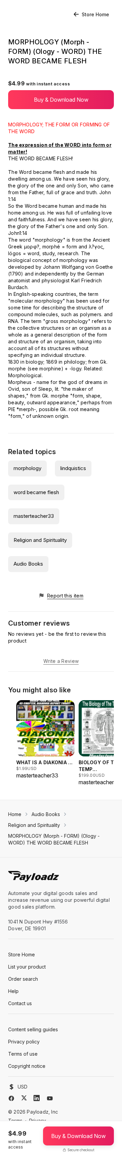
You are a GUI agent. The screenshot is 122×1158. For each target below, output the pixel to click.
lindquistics (73, 468)
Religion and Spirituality (40, 540)
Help (13, 991)
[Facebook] (11, 1098)
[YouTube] (49, 1098)
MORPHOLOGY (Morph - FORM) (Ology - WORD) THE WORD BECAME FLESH (54, 839)
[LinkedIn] (37, 1098)
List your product (27, 967)
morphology (27, 468)
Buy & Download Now (61, 99)
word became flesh (36, 492)
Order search (23, 979)
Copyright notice (26, 1066)
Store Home (95, 14)
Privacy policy (24, 1041)
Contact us (20, 1003)
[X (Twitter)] (24, 1098)
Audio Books (28, 564)
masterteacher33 (34, 516)
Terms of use (23, 1054)
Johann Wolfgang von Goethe (78, 267)
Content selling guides (33, 1029)
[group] (45, 739)
